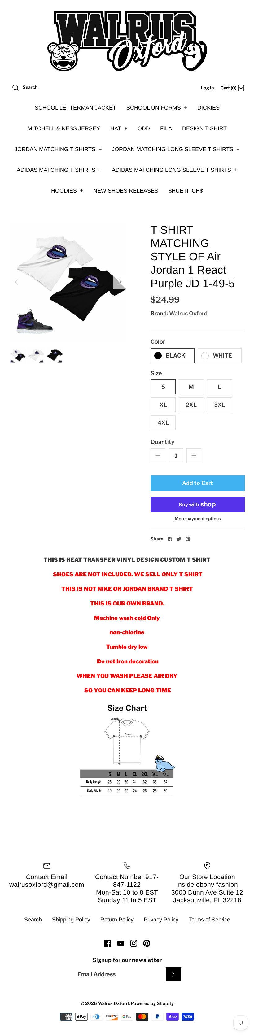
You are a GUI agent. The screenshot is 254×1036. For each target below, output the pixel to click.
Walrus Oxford (188, 313)
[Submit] (173, 974)
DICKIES (208, 108)
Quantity (162, 442)
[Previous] (16, 282)
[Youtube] (120, 943)
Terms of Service (209, 920)
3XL (219, 404)
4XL (163, 422)
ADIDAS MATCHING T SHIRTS (59, 170)
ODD (144, 128)
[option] (68, 282)
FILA (166, 128)
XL (163, 404)
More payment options (198, 518)
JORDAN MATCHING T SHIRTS (58, 149)
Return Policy (117, 920)
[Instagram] (133, 943)
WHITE (222, 355)
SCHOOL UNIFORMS (156, 108)
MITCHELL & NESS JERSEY (64, 128)
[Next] (120, 282)
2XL (191, 404)
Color (158, 341)
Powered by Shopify (152, 1003)
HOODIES (67, 191)
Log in (207, 88)
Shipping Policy (71, 920)
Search (33, 920)
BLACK (175, 355)
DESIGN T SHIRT (204, 128)
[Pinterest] (146, 943)
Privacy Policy (161, 920)
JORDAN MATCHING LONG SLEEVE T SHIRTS (176, 149)
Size (156, 373)
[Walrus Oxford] (127, 41)
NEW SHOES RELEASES (125, 191)
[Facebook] (107, 943)
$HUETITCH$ (186, 191)
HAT (119, 128)
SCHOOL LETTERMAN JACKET (75, 108)
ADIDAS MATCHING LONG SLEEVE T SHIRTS (175, 170)
